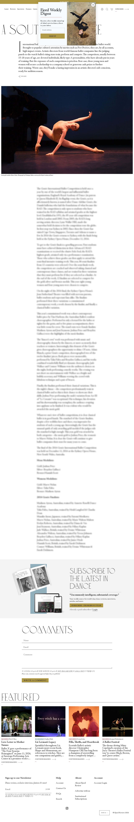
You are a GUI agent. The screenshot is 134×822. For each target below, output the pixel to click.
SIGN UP (52, 36)
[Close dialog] (93, 5)
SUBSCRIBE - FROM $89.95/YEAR (86, 605)
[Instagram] (67, 808)
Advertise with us (82, 791)
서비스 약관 (79, 671)
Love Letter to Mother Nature (12, 744)
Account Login (100, 783)
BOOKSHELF (39, 739)
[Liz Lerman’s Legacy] (50, 721)
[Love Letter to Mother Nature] (16, 721)
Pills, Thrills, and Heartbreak (84, 742)
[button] (107, 9)
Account (59, 783)
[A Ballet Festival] (117, 721)
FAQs (58, 794)
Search (59, 799)
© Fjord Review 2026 (121, 813)
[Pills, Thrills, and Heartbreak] (84, 721)
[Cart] (111, 9)
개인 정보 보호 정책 (65, 671)
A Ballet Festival (110, 742)
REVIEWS (4, 739)
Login (95, 610)
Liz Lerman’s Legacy (45, 742)
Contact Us (61, 788)
